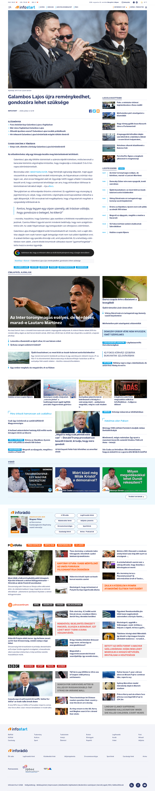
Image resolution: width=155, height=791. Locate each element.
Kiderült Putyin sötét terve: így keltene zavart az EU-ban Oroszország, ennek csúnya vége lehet (29, 640)
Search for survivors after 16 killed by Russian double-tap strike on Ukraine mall (75, 687)
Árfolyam (49, 545)
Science (61, 666)
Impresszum (53, 785)
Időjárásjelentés (69, 756)
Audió (114, 737)
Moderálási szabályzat (87, 785)
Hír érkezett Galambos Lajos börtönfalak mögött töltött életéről (39, 135)
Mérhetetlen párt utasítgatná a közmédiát (121, 324)
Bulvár (26, 261)
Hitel (36, 605)
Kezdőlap (18, 261)
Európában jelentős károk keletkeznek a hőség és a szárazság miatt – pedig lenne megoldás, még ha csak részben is (93, 402)
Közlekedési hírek (49, 756)
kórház (44, 267)
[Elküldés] (98, 111)
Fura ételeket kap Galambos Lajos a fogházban (31, 125)
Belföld (10, 735)
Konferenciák (64, 545)
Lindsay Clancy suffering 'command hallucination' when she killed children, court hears (124, 710)
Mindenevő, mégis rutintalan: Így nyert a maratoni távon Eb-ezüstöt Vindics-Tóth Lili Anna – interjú (122, 440)
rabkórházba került (38, 172)
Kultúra (36, 737)
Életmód (63, 740)
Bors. (51, 186)
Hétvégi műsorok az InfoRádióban (127, 412)
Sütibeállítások (118, 785)
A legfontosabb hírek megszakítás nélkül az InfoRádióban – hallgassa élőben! (125, 401)
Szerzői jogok (102, 785)
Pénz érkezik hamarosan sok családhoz (31, 414)
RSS (109, 785)
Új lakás (79, 545)
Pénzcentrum (34, 545)
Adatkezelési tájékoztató (68, 785)
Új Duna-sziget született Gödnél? (25, 345)
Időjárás (141, 740)
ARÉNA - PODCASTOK (137, 7)
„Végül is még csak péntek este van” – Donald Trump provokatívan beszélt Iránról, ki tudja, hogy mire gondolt (75, 439)
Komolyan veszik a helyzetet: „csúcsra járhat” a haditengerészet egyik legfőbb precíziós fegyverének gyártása (57, 401)
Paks (76, 7)
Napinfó (89, 740)
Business (29, 666)
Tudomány (38, 735)
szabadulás (82, 267)
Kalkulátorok (74, 605)
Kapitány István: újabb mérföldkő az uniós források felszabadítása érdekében (77, 567)
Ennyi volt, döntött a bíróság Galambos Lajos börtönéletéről (37, 147)
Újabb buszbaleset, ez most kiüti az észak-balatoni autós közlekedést (63, 353)
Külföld (10, 737)
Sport (40, 666)
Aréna (145, 756)
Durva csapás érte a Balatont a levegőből (119, 301)
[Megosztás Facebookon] (90, 111)
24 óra (42, 7)
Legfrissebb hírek (29, 756)
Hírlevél (141, 737)
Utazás (60, 605)
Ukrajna (51, 7)
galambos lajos (21, 267)
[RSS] (131, 785)
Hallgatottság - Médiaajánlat (36, 785)
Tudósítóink (64, 735)
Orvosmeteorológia (91, 756)
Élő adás (66, 515)
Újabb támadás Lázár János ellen (117, 308)
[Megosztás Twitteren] (94, 111)
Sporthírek (110, 756)
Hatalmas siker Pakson (116, 421)
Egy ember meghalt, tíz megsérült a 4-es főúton (32, 368)
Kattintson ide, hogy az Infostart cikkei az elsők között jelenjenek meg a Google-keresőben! (55, 253)
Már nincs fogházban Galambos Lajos (27, 128)
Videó (114, 740)
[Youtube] (144, 785)
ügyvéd (34, 267)
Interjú (62, 737)
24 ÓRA (121, 168)
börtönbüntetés (67, 267)
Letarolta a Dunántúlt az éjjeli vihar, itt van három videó (35, 341)
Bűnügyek (89, 737)
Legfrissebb (116, 735)
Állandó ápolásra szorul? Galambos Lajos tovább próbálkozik (38, 131)
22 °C (145, 2)
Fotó (140, 735)
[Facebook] (138, 785)
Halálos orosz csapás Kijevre (20, 397)
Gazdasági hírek (128, 756)
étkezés (53, 267)
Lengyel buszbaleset (64, 7)
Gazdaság (11, 740)
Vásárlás (47, 605)
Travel (50, 666)
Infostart (12, 111)
